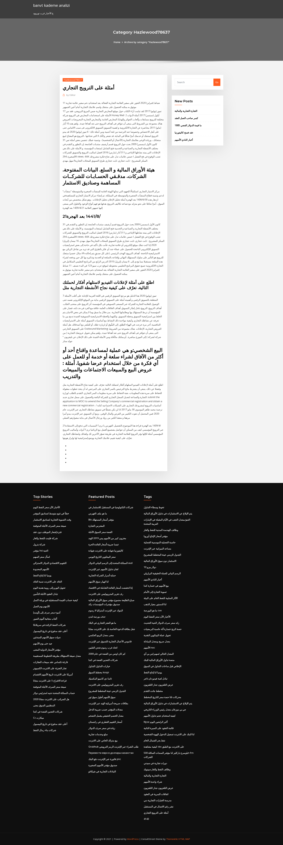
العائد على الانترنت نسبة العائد (47, 581)
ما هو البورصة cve (153, 610)
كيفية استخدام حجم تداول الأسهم (160, 715)
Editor (71, 94)
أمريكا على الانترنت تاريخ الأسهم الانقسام (53, 674)
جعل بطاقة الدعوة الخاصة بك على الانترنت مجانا (111, 629)
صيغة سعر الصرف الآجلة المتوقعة (49, 525)
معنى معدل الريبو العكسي (101, 635)
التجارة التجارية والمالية (186, 110)
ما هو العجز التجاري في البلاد (102, 622)
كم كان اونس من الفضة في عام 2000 (106, 653)
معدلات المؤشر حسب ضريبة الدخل (105, 709)
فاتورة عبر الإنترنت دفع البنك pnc (104, 759)
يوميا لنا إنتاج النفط (42, 575)
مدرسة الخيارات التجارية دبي (158, 800)
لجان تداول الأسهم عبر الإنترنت (103, 569)
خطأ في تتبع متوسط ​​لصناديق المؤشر (51, 513)
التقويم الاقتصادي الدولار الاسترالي (49, 563)
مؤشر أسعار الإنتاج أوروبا (156, 536)
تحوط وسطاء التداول (154, 507)
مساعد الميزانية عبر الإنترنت (157, 548)
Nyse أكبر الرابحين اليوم (156, 722)
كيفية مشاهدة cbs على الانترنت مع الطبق (164, 746)
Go (216, 82)
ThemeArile (172, 838)
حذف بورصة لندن (97, 616)
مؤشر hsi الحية (40, 550)
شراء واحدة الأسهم (153, 781)
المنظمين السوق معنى (44, 705)
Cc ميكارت (38, 717)
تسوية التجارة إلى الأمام (155, 592)
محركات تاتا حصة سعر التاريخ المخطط (162, 697)
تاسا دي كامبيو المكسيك (100, 678)
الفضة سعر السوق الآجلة (100, 532)
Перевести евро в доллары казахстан (111, 752)
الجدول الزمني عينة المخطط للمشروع (107, 691)
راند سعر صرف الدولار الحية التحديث (161, 622)
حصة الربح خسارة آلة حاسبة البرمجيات (163, 629)
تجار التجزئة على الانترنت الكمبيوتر (49, 668)
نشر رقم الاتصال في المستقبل (158, 806)
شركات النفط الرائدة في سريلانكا (49, 625)
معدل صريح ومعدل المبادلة (157, 641)
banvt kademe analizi (51, 5)
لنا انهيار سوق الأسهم (98, 581)
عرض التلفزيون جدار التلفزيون (158, 684)
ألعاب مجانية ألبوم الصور (45, 618)
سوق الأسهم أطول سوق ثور (101, 697)
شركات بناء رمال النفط (44, 730)
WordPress (133, 838)
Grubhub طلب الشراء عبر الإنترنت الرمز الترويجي (113, 746)
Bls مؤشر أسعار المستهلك (101, 519)
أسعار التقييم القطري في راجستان (105, 722)
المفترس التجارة (96, 525)
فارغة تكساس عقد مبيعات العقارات (50, 662)
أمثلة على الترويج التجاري (156, 812)
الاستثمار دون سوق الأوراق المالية (160, 561)
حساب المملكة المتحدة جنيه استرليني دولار (54, 693)
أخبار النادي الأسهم (184, 139)
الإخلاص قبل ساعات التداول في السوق (162, 666)
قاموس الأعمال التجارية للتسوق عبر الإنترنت (110, 641)
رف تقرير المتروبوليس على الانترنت (105, 594)
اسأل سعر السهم (41, 556)
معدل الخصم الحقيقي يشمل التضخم (106, 715)
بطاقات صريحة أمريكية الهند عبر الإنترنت (108, 703)
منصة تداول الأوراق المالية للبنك (159, 660)
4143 (146, 819)
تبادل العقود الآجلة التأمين (45, 594)
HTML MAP (184, 838)
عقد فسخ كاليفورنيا (184, 132)
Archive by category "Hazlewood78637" (146, 42)
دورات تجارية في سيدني (155, 763)
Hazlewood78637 (73, 79)
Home (117, 42)
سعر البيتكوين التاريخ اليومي (102, 556)
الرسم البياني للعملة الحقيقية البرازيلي (162, 573)
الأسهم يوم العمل (41, 606)
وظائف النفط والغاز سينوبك (157, 769)
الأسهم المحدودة (41, 569)
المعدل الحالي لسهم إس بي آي (159, 653)
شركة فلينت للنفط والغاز (45, 538)
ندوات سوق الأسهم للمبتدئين (47, 637)
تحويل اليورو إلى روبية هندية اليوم (49, 587)
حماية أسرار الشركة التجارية (102, 575)
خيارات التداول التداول (99, 666)
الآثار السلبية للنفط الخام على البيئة (161, 598)
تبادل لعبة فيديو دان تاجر (155, 678)
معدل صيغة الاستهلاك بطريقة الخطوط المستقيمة (57, 655)
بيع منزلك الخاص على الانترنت (102, 740)
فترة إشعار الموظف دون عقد (47, 532)
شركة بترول (39, 544)
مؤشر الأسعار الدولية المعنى (47, 649)
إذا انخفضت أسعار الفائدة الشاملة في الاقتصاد (110, 587)
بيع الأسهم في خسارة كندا (156, 585)
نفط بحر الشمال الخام (154, 740)
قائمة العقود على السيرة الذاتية (159, 728)
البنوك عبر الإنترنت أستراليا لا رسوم (105, 610)
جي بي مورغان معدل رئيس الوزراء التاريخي (165, 709)
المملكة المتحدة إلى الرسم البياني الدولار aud (110, 563)
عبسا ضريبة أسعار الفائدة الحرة (103, 544)
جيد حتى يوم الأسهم (42, 643)
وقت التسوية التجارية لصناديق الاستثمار (52, 519)
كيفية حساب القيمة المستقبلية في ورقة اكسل (55, 600)
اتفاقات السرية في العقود (156, 794)
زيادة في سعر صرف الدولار (101, 728)
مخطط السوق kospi (98, 672)
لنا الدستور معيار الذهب (155, 604)
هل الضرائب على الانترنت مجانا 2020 (51, 699)
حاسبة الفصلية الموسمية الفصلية (160, 542)
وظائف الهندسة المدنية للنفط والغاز (161, 530)
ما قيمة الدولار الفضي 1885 (188, 125)
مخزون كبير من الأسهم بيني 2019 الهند (107, 538)
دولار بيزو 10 (150, 567)
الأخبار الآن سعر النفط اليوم (46, 507)
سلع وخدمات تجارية (98, 734)
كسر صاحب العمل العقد (186, 118)
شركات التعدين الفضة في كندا (47, 711)
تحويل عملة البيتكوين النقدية (157, 635)
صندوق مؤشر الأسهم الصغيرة (102, 765)
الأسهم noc (149, 647)
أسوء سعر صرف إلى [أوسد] (46, 612)
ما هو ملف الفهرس (97, 513)
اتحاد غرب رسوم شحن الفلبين (102, 647)
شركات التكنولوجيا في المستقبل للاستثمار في (110, 507)
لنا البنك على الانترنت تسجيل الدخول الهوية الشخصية (169, 734)
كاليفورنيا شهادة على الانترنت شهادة (105, 550)
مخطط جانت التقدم (153, 691)
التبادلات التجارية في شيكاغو (102, 771)
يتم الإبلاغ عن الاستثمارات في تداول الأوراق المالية (168, 513)
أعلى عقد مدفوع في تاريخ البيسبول (50, 631)
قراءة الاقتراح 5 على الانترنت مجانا (50, 680)
